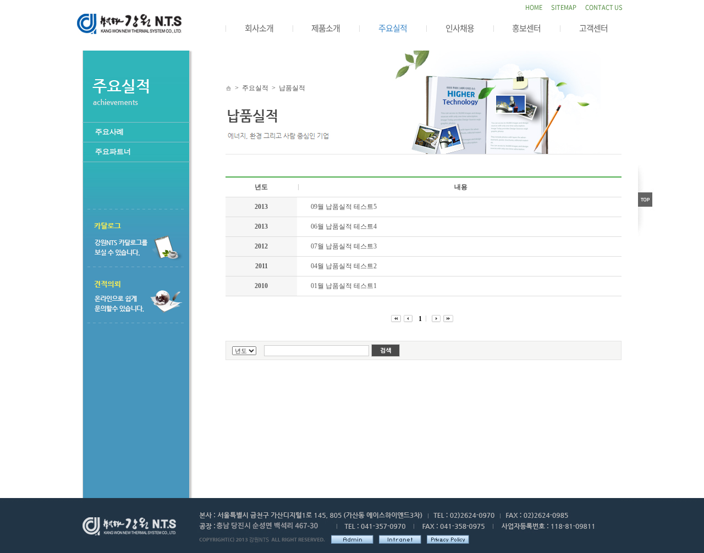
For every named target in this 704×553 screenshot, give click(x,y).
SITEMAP (563, 7)
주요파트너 (113, 151)
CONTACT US (604, 7)
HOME (533, 7)
